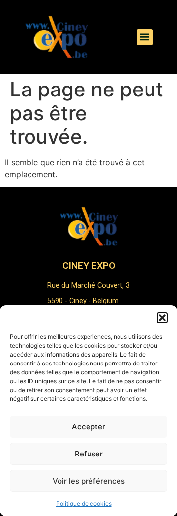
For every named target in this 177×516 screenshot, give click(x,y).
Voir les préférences (89, 481)
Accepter (88, 426)
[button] (162, 318)
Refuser (89, 453)
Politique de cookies (84, 503)
